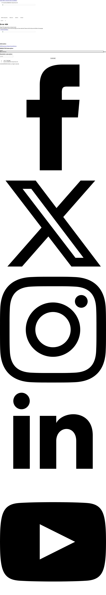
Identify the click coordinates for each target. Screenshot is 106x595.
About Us (11, 17)
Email (1, 50)
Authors (16, 17)
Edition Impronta (4, 17)
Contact (21, 17)
